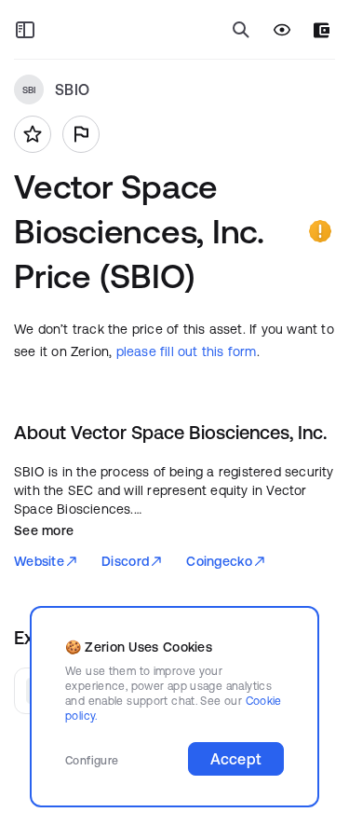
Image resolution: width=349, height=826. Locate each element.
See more (44, 530)
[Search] (241, 29)
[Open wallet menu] (321, 30)
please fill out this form (186, 351)
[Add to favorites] (32, 134)
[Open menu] (25, 29)
